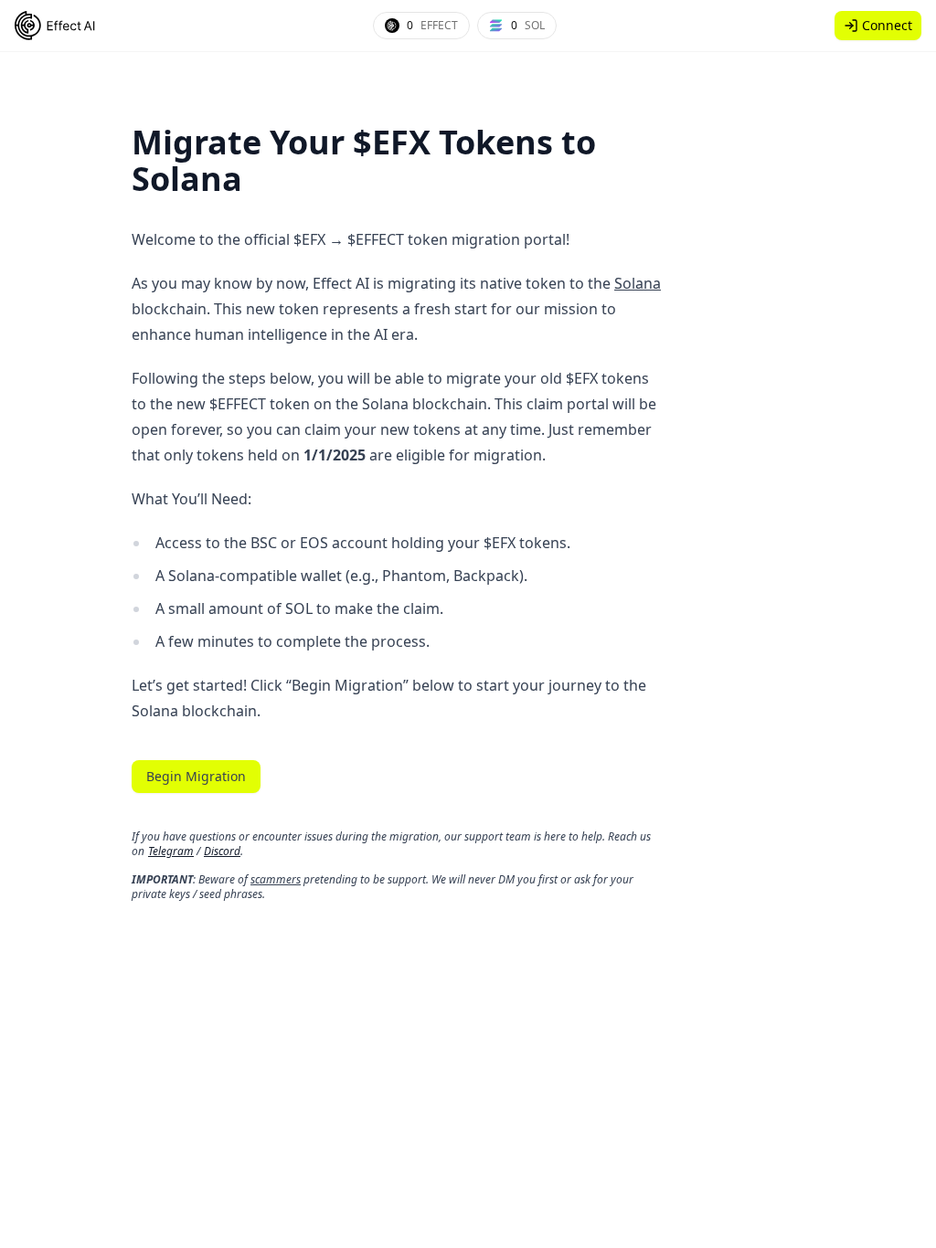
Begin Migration (196, 776)
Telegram (171, 851)
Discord (222, 851)
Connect (887, 25)
